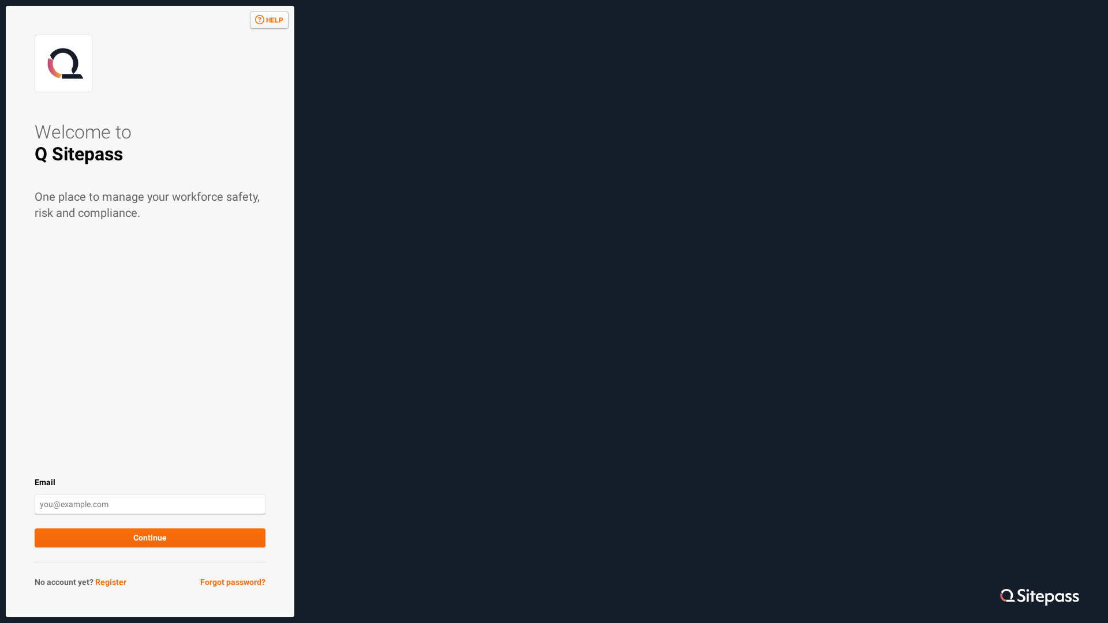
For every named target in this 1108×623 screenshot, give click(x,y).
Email (45, 482)
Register (110, 582)
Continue (150, 537)
